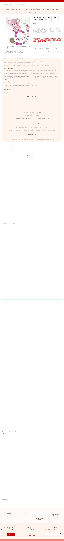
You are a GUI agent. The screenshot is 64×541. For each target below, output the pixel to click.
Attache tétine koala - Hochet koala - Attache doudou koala (35, 148)
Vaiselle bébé (29, 12)
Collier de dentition (36, 9)
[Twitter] (53, 52)
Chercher (58, 4)
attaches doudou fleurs (38, 91)
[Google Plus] (58, 52)
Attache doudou (14, 9)
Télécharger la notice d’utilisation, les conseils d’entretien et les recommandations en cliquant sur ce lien (32, 118)
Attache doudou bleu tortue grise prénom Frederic (9, 223)
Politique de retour (51, 540)
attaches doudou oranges (47, 91)
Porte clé (57, 9)
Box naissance (25, 9)
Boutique (5, 15)
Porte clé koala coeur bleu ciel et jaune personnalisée (9, 431)
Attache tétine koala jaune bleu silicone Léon (8, 294)
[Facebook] (56, 52)
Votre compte (52, 4)
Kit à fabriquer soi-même (50, 9)
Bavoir (20, 9)
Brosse (30, 9)
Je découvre (11, 534)
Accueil (2, 15)
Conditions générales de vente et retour (31, 540)
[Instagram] (34, 534)
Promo (16, 149)
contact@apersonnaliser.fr (14, 540)
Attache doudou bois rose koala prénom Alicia (8, 499)
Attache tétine (7, 9)
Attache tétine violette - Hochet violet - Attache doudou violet (45, 149)
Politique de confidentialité (43, 540)
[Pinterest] (61, 52)
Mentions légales (21, 540)
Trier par (35, 12)
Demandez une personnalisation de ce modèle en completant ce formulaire (45, 48)
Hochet (43, 9)
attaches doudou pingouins (28, 91)
